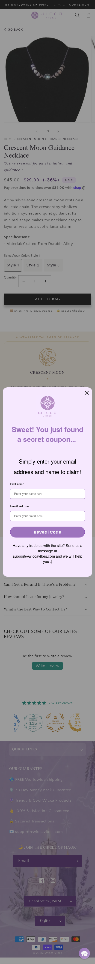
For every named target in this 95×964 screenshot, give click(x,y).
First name (17, 484)
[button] (84, 953)
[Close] (86, 392)
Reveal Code (47, 532)
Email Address (19, 506)
